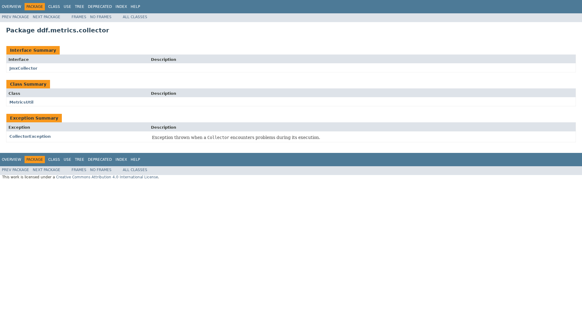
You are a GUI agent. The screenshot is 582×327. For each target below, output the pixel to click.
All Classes (135, 17)
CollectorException (30, 136)
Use (67, 7)
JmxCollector (23, 68)
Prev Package (15, 17)
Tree (79, 7)
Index (121, 7)
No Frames (101, 17)
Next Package (46, 17)
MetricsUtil (21, 102)
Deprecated (100, 7)
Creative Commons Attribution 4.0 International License (107, 177)
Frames (79, 17)
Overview (11, 7)
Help (135, 7)
